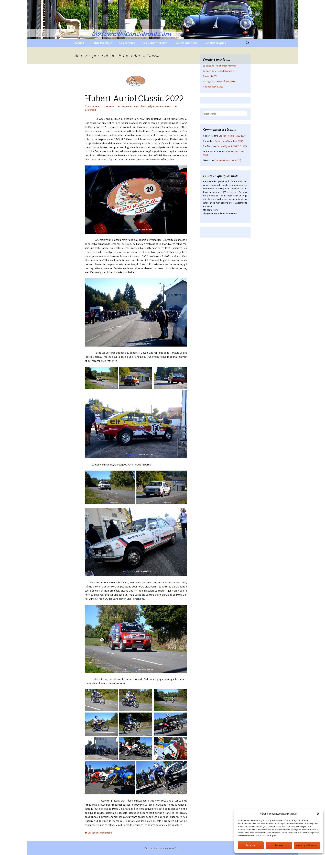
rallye (151, 106)
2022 (122, 106)
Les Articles (127, 43)
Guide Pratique (101, 43)
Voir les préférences (306, 845)
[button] (318, 813)
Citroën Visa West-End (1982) (229, 140)
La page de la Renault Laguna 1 (218, 70)
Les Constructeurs (154, 43)
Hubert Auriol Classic (136, 106)
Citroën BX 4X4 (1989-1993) (227, 160)
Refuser (279, 845)
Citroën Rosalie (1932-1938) (232, 135)
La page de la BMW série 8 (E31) (219, 81)
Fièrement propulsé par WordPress (162, 848)
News (111, 106)
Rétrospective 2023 (213, 86)
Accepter (251, 845)
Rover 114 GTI (210, 76)
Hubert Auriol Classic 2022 (134, 98)
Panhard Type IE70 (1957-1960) (231, 146)
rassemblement (163, 106)
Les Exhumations (186, 43)
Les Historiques (215, 43)
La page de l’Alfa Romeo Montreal (220, 65)
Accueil (79, 43)
